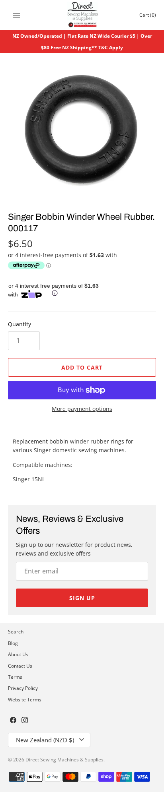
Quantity (19, 324)
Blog (13, 643)
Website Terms (24, 699)
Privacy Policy (23, 688)
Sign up (82, 598)
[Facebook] (13, 720)
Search (15, 631)
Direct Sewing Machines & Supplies (64, 759)
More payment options (82, 408)
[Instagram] (24, 720)
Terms (15, 677)
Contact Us (20, 665)
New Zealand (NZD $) (45, 740)
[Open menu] (16, 15)
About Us (18, 654)
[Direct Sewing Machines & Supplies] (82, 15)
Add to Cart (82, 367)
